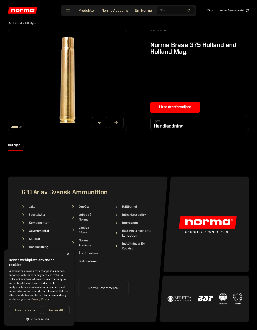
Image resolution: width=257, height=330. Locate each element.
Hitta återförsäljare (175, 107)
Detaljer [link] (14, 145)
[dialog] (39, 287)
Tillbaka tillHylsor (26, 23)
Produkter (87, 10)
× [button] (67, 253)
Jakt (32, 206)
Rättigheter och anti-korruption (137, 233)
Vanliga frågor (84, 230)
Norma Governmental (232, 10)
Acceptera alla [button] (25, 310)
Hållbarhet (129, 206)
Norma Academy (115, 10)
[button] (39, 319)
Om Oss (84, 206)
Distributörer (88, 261)
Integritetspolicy (134, 215)
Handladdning (38, 247)
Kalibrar (34, 239)
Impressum (130, 223)
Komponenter (39, 223)
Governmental (39, 231)
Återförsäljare (88, 253)
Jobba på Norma (85, 217)
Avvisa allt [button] (56, 310)
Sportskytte (37, 215)
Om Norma (143, 10)
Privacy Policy (40, 299)
